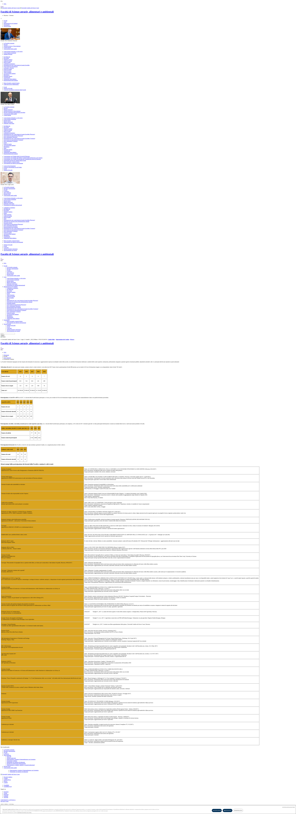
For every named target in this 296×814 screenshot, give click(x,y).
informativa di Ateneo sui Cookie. (24, 812)
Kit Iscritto (6, 58)
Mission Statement (8, 109)
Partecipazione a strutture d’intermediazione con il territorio (21, 759)
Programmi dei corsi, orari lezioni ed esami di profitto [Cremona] (19, 138)
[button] (148, 464)
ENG (5, 4)
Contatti (6, 778)
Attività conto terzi (11, 758)
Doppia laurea (7, 120)
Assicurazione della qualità (10, 49)
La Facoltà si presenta (9, 43)
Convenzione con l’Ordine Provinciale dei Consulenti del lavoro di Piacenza (22, 159)
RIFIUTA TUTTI (227, 810)
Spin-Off (9, 756)
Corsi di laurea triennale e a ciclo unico (13, 51)
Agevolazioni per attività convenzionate (13, 163)
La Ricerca (6, 191)
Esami (5, 142)
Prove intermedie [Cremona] (10, 141)
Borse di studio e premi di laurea (11, 83)
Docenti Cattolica (8, 777)
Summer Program (8, 54)
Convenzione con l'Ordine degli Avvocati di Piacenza (17, 156)
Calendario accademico (9, 63)
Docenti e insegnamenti (9, 188)
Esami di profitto (8, 69)
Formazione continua (12, 760)
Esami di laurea (7, 70)
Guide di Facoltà (8, 61)
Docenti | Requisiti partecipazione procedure (14, 112)
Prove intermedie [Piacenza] (10, 137)
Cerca (2, 335)
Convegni (6, 247)
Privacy (5, 781)
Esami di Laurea (8, 144)
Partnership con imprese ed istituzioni (16, 762)
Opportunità (7, 24)
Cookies (6, 782)
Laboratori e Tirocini (9, 68)
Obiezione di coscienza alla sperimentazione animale (16, 221)
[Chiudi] (1, 258)
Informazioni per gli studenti (10, 23)
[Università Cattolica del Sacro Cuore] (20, 8)
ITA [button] (2, 1)
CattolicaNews (7, 779)
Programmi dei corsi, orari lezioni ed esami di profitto (17, 65)
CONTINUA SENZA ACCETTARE (288, 807)
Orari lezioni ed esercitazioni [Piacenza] (13, 135)
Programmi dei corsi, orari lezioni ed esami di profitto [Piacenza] (19, 134)
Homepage (6, 355)
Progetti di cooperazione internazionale (16, 763)
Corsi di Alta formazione (10, 166)
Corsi (5, 22)
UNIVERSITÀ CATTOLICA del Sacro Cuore (8, 800)
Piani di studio (7, 62)
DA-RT (5, 190)
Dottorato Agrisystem (9, 123)
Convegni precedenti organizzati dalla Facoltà (15, 89)
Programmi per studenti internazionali (13, 205)
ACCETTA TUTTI (217, 810)
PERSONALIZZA (238, 810)
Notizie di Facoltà (8, 88)
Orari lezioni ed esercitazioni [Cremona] (13, 140)
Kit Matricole (7, 57)
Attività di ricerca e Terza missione (12, 46)
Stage (5, 148)
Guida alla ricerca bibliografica (11, 84)
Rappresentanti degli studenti (11, 80)
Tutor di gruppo (7, 72)
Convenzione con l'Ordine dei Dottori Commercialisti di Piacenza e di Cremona (23, 157)
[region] (148, 809)
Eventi (5, 87)
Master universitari (8, 122)
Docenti (6, 44)
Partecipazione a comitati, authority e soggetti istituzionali (21, 765)
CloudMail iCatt (8, 786)
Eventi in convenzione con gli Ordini (13, 167)
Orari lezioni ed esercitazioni (11, 66)
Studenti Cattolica (8, 59)
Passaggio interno (8, 76)
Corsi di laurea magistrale (10, 53)
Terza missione (7, 192)
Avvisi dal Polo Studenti (9, 73)
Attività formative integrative (11, 249)
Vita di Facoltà (7, 26)
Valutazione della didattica (10, 79)
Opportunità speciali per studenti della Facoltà (15, 160)
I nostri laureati (7, 47)
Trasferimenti (7, 77)
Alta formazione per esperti (10, 250)
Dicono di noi (7, 194)
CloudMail (6, 785)
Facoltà (5, 20)
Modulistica (6, 75)
